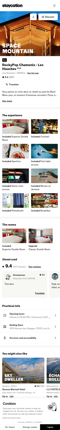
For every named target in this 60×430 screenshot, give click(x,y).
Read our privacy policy (12, 418)
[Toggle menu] (54, 5)
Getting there (16, 325)
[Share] (33, 16)
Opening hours (16, 313)
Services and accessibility (22, 337)
